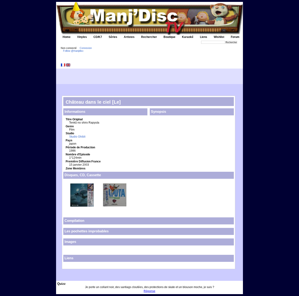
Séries (113, 37)
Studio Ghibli (77, 136)
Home (67, 37)
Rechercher (149, 37)
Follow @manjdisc (73, 50)
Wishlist (219, 37)
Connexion (86, 48)
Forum (235, 37)
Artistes (129, 37)
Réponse (149, 291)
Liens (203, 37)
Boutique (169, 37)
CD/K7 (97, 37)
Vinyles (82, 37)
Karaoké (187, 37)
